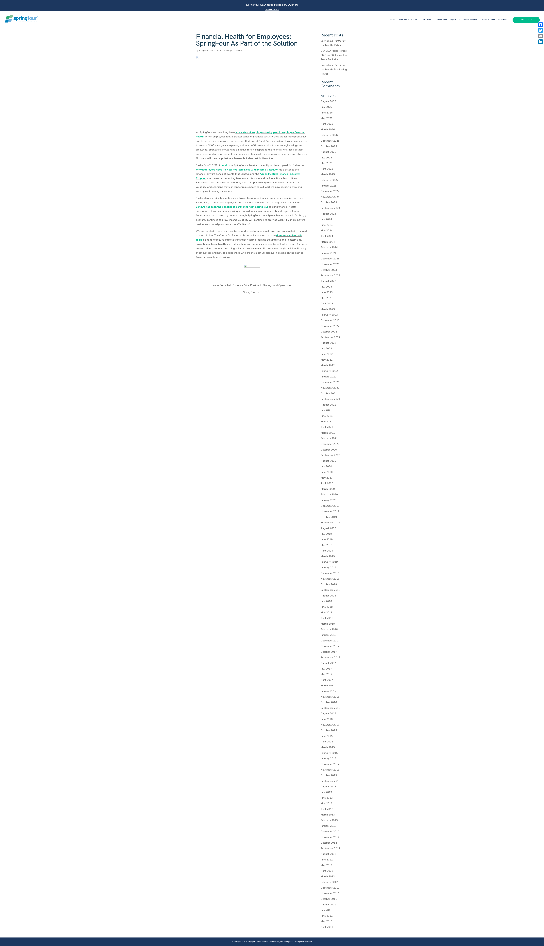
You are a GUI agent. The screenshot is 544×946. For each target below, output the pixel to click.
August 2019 (328, 528)
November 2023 (330, 264)
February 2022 (329, 371)
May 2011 (326, 921)
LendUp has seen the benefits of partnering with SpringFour (232, 207)
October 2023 (329, 270)
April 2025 (327, 169)
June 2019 (327, 539)
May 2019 (326, 545)
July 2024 (326, 219)
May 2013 (326, 803)
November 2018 (330, 578)
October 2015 (329, 730)
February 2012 (329, 882)
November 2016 (330, 696)
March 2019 (328, 556)
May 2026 (326, 118)
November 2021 (330, 388)
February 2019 (329, 562)
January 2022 (328, 376)
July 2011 (326, 910)
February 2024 (329, 247)
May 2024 (326, 230)
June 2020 (327, 472)
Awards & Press (487, 20)
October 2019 (329, 517)
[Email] (540, 36)
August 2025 (328, 152)
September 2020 (330, 455)
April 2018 (327, 618)
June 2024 (327, 225)
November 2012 (330, 837)
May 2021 (326, 421)
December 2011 (330, 887)
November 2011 (330, 893)
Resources (442, 20)
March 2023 (328, 309)
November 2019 (330, 511)
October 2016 (329, 702)
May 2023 (326, 298)
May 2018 (326, 612)
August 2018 (328, 595)
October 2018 (329, 584)
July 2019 (326, 533)
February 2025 (329, 180)
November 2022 (330, 326)
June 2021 (327, 416)
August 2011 (328, 904)
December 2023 (330, 258)
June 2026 (327, 112)
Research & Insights (468, 20)
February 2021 (329, 438)
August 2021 (328, 404)
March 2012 (328, 876)
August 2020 (328, 461)
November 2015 (330, 725)
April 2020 (327, 483)
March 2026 (328, 129)
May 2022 (326, 359)
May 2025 (326, 163)
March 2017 (328, 685)
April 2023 (327, 303)
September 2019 (330, 522)
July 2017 (326, 668)
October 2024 (329, 202)
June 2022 (327, 354)
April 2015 (327, 741)
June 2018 (327, 607)
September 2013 (330, 781)
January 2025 (328, 185)
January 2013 (328, 826)
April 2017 (327, 680)
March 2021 (328, 432)
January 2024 (328, 253)
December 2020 (330, 444)
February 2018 (329, 629)
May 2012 (326, 865)
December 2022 (330, 320)
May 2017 (326, 674)
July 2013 (326, 792)
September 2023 (330, 275)
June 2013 (327, 797)
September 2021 (330, 399)
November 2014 (330, 764)
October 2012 (329, 842)
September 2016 (330, 708)
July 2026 (326, 107)
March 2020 (328, 489)
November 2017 (330, 646)
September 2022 (330, 337)
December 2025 (330, 140)
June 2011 (327, 915)
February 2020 (329, 494)
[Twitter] (540, 30)
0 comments (236, 50)
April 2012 (327, 871)
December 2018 (330, 573)
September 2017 (330, 657)
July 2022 (326, 348)
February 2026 (329, 135)
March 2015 (328, 747)
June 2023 (327, 292)
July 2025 (326, 157)
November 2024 (330, 197)
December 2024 (330, 191)
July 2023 (326, 286)
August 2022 (328, 343)
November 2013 (330, 769)
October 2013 (329, 775)
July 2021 (326, 410)
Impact (453, 20)
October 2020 (329, 449)
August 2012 (328, 854)
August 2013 (328, 786)
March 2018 (328, 623)
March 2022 (328, 365)
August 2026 (328, 101)
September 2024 (330, 208)
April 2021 (327, 427)
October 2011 (329, 899)
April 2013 (327, 809)
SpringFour (203, 50)
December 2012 (330, 831)
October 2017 (329, 652)
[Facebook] (540, 25)
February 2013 (329, 820)
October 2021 (329, 393)
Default (226, 50)
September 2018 (330, 590)
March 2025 (328, 174)
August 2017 (328, 663)
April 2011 (327, 927)
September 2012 (330, 848)
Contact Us (526, 20)
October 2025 (329, 146)
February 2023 (329, 314)
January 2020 (328, 500)
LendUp (225, 165)
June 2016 (327, 719)
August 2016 (328, 713)
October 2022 (329, 331)
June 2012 (327, 859)
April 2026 (327, 124)
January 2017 (328, 691)
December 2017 (330, 640)
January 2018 (328, 635)
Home (392, 20)
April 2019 (327, 550)
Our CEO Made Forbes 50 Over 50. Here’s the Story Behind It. (334, 55)
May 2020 (326, 477)
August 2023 (328, 281)
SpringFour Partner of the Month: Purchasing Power (334, 69)
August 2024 (328, 213)
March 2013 (328, 814)
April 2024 (327, 236)
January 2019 (328, 567)
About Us (502, 20)
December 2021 (330, 382)
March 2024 (328, 242)
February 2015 (329, 753)
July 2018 (326, 601)
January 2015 (328, 758)
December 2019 (330, 506)
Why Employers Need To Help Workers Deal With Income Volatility (237, 169)
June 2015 (327, 736)
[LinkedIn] (540, 42)
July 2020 (326, 466)
